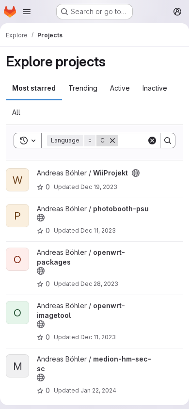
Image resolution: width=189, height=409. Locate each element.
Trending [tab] (82, 88)
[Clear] (152, 140)
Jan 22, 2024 (98, 390)
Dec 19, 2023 (98, 186)
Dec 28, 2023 (99, 283)
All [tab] (16, 112)
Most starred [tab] (34, 88)
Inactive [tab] (154, 88)
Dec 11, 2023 (98, 230)
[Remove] (112, 140)
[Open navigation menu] (26, 11)
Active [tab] (120, 88)
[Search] (167, 140)
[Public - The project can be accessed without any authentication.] (136, 173)
